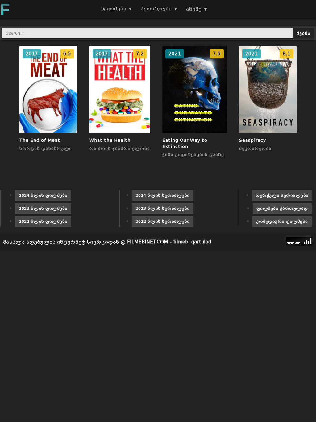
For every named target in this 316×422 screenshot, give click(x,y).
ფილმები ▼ (117, 8)
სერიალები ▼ (159, 8)
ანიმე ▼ (197, 9)
